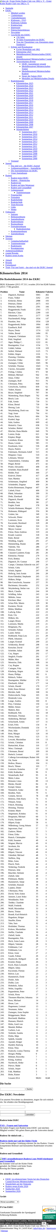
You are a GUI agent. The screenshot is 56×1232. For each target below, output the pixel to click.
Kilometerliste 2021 (24, 93)
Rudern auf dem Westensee (22, 185)
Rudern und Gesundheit (21, 188)
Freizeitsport (10, 265)
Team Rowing (17, 204)
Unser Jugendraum (19, 173)
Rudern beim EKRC (20, 178)
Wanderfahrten (22, 129)
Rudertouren (16, 246)
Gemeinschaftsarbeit (19, 241)
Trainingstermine (18, 243)
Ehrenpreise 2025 (23, 52)
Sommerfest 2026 (13, 1191)
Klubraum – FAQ (18, 20)
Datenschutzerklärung (20, 30)
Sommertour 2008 (29, 154)
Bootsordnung (17, 224)
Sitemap (8, 236)
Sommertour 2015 (29, 137)
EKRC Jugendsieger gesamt (34, 64)
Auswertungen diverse (26, 61)
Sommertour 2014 (29, 139)
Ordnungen (10, 212)
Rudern (8, 175)
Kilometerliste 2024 (24, 86)
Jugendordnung (17, 219)
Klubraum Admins (19, 23)
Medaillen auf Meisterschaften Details (38, 78)
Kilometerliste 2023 (24, 88)
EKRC (8, 10)
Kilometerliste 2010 (24, 120)
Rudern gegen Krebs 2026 (16, 1186)
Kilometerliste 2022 (24, 90)
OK (44, 1223)
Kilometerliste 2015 (24, 107)
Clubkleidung (17, 15)
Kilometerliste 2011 (24, 117)
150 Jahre (20, 37)
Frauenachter (16, 195)
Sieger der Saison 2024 (32, 76)
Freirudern (15, 197)
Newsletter (15, 32)
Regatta (8, 262)
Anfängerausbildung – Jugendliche (26, 168)
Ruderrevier (16, 183)
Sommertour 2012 (29, 144)
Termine (9, 238)
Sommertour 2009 (29, 151)
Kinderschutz (16, 25)
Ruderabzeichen (23, 229)
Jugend (8, 163)
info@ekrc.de (39, 1228)
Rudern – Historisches (20, 180)
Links (13, 207)
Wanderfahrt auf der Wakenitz (18, 1184)
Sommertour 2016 (29, 134)
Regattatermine (17, 248)
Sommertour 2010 (29, 149)
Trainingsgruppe (23, 192)
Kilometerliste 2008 (24, 124)
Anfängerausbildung (14, 251)
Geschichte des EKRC (20, 35)
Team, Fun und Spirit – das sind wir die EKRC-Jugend (29, 267)
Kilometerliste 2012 (24, 115)
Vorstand (14, 161)
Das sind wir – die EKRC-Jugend (25, 166)
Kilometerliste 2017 (24, 103)
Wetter (13, 209)
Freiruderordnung (18, 226)
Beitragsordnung (18, 217)
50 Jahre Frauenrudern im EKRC (30, 40)
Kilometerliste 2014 (24, 110)
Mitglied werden (18, 13)
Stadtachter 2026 (12, 1189)
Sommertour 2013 (29, 141)
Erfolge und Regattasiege (21, 47)
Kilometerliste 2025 (24, 83)
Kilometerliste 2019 (24, 98)
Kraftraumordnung (19, 231)
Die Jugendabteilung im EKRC (24, 171)
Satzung (14, 214)
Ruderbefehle (16, 200)
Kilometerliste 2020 (24, 95)
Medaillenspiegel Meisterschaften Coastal (34, 59)
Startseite (9, 8)
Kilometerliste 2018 (24, 100)
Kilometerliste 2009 (24, 122)
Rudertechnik (16, 202)
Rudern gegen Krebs (14, 255)
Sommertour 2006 (29, 158)
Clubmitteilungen (18, 18)
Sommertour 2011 (29, 146)
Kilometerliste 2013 (24, 112)
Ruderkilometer (17, 81)
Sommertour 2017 (29, 132)
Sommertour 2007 (29, 156)
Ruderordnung (17, 221)
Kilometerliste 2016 (24, 105)
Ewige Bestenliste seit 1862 (28, 49)
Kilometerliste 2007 (24, 127)
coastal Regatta (11, 253)
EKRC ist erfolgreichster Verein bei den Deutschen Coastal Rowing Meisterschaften (27, 1180)
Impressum (15, 27)
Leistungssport (17, 190)
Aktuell (8, 260)
